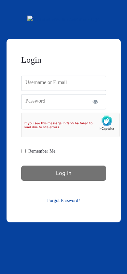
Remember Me (41, 151)
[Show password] (95, 101)
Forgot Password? (63, 200)
